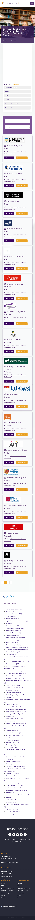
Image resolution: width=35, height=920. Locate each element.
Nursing (7, 91)
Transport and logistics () (13, 773)
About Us (13, 839)
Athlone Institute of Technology (17, 450)
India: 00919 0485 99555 (9, 906)
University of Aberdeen (14, 173)
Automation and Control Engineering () (16, 628)
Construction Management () (14, 785)
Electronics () (10, 697)
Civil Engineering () (12, 654)
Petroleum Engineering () (13, 809)
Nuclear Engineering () (12, 740)
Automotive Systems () (12, 640)
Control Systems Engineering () (14, 671)
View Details (9, 158)
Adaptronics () (10, 611)
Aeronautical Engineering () (14, 609)
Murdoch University (13, 533)
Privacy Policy (17, 841)
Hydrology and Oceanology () (14, 714)
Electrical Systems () (12, 690)
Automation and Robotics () (14, 630)
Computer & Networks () (13, 811)
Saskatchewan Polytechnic (15, 312)
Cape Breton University (14, 422)
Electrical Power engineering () (14, 687)
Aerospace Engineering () (14, 613)
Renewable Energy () (12, 783)
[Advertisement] (17, 64)
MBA (2, 886)
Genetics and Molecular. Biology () (16, 709)
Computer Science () (12, 664)
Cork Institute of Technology (16, 505)
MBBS (6, 95)
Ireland (7, 453)
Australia (8, 536)
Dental (7, 99)
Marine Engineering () (12, 730)
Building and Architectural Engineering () (17, 647)
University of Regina (13, 339)
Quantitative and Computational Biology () (17, 756)
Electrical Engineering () (13, 685)
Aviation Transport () (12, 642)
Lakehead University (13, 394)
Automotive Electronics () (13, 633)
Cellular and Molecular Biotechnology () (17, 649)
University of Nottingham (15, 256)
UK (6, 149)
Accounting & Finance (11, 87)
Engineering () (11, 802)
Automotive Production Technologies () (16, 637)
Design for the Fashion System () (15, 678)
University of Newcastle (14, 561)
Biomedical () (10, 792)
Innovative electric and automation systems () (18, 723)
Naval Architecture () (12, 737)
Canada (8, 315)
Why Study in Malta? (6, 873)
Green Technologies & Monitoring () (16, 711)
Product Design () (11, 747)
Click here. (13, 40)
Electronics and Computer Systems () (16, 790)
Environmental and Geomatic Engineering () (18, 706)
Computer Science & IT (11, 104)
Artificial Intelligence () (12, 625)
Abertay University (12, 201)
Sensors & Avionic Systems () (14, 761)
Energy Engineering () (12, 704)
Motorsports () (10, 797)
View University (21, 158)
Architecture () (10, 623)
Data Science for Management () (16, 673)
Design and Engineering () (13, 675)
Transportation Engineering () (14, 776)
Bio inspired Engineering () (13, 644)
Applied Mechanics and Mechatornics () (17, 621)
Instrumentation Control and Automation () (17, 795)
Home (7, 839)
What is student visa (6, 876)
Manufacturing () (11, 814)
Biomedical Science (10, 108)
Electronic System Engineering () (15, 695)
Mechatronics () (11, 799)
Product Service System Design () (15, 749)
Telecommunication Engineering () (15, 766)
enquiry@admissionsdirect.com (9, 862)
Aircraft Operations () (12, 618)
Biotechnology (5, 893)
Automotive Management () (13, 635)
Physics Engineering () (12, 742)
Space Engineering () (12, 764)
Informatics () (10, 716)
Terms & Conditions (24, 839)
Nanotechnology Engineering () (14, 735)
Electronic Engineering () (13, 692)
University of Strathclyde (14, 229)
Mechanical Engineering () (14, 733)
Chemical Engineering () (13, 652)
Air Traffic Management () (13, 616)
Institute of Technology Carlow (16, 478)
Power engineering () (12, 745)
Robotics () (9, 759)
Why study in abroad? (7, 871)
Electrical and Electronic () (13, 787)
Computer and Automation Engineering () (17, 661)
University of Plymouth (14, 146)
